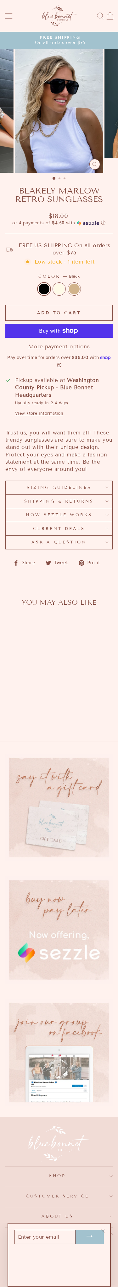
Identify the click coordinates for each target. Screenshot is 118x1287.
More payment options (59, 346)
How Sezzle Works (59, 514)
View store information (39, 413)
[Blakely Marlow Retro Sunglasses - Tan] (33, 718)
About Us (58, 1216)
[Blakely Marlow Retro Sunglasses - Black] (18, 718)
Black (44, 289)
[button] (59, 223)
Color (59, 276)
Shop (57, 1175)
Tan (74, 289)
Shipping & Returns (59, 501)
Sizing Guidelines (59, 487)
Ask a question (59, 542)
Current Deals (59, 528)
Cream (59, 289)
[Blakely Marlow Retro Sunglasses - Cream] (25, 718)
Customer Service (57, 1196)
